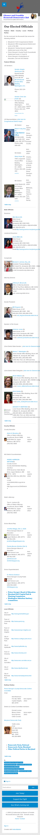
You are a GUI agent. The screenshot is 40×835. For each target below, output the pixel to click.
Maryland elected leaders (10, 764)
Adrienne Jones (18, 329)
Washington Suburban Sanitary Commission (20, 599)
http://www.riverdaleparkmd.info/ (21, 676)
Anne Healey (17, 391)
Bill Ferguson (17, 307)
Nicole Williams (17, 376)
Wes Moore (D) (17, 217)
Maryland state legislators (25, 771)
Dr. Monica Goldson (13, 575)
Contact (22, 819)
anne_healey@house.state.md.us (27, 402)
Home (17, 819)
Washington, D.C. (20, 86)
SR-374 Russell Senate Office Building (19, 82)
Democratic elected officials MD (12, 766)
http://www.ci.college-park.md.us (21, 639)
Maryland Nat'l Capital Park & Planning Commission (19, 595)
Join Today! (20, 793)
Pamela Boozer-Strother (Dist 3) (17, 546)
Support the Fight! (20, 799)
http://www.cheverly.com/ (19, 653)
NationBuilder (16, 829)
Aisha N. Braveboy (13, 433)
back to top (8, 204)
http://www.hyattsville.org (19, 646)
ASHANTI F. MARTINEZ (20, 407)
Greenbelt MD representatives (24, 764)
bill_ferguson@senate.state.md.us (27, 315)
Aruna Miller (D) (17, 237)
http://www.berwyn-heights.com (21, 630)
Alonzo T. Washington (19, 351)
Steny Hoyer (18, 156)
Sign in (8, 781)
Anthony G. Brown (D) (19, 283)
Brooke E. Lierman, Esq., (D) (21, 262)
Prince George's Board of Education (22, 592)
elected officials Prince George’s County (14, 762)
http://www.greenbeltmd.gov (20, 614)
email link (17, 173)
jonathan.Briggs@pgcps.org (15, 541)
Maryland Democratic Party (12, 720)
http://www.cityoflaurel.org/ (19, 668)
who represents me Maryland (11, 771)
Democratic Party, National (18, 745)
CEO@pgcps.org (12, 587)
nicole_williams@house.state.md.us (28, 386)
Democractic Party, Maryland (19, 747)
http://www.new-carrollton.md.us (21, 660)
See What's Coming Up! (20, 805)
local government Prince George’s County (14, 769)
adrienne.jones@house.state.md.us (28, 337)
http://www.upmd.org (17, 621)
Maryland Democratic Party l (11, 773)
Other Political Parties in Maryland (21, 749)
